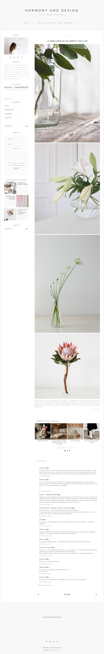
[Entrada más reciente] (38, 594)
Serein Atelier (55, 650)
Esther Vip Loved (45, 547)
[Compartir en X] (65, 450)
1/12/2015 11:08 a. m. (46, 516)
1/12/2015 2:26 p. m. (45, 555)
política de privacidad (16, 165)
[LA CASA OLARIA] (75, 431)
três (41, 519)
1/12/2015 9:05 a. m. (45, 476)
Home (26, 23)
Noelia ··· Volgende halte (48, 494)
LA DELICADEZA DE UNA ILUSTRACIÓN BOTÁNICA (22, 212)
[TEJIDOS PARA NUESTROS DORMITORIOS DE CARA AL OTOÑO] (59, 431)
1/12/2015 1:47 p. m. (45, 544)
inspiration (72, 448)
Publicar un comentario (44, 585)
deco (7, 105)
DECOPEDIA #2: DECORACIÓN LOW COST (10, 198)
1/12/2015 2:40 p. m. (45, 563)
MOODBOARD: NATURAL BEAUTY (23, 183)
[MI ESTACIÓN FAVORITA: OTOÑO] (92, 431)
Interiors (68, 23)
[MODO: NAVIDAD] (43, 431)
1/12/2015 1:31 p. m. (45, 536)
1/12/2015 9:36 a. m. (45, 491)
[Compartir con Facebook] (68, 450)
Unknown (42, 468)
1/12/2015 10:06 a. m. (46, 504)
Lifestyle (41, 23)
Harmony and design (52, 10)
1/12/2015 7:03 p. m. (45, 573)
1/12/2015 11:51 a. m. (45, 526)
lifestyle (8, 117)
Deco (60, 23)
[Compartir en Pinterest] (70, 450)
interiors (8, 113)
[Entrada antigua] (96, 594)
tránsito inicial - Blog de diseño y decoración (55, 508)
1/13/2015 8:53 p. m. (45, 582)
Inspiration (51, 23)
